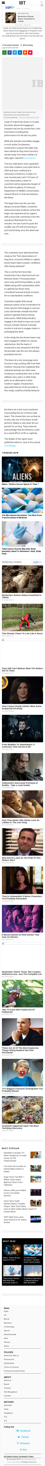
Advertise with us (11, 1356)
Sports (7, 1331)
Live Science (30, 158)
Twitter (24, 1437)
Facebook (24, 1431)
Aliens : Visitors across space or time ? (20, 484)
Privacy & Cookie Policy (14, 1371)
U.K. (5, 1417)
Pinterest (24, 1443)
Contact (7, 1396)
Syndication (9, 1363)
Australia (8, 1405)
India (6, 1311)
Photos (7, 1342)
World (6, 1319)
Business (8, 1323)
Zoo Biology (9, 445)
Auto (6, 1338)
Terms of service (11, 1367)
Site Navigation (10, 1392)
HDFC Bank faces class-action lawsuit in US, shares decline (15, 1220)
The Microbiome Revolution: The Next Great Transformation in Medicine (22, 516)
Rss (24, 1449)
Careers (7, 1388)
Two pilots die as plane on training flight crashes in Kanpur (15, 1169)
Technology (9, 1327)
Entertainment (10, 1334)
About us (8, 1380)
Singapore (8, 1413)
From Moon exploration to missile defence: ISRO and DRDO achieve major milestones (32, 1282)
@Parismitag (27, 45)
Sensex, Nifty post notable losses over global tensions (15, 1193)
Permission (9, 1359)
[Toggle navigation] (3, 2)
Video (6, 1346)
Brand (6, 1384)
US (5, 1315)
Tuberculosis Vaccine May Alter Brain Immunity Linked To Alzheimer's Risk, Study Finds (21, 551)
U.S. (5, 1421)
